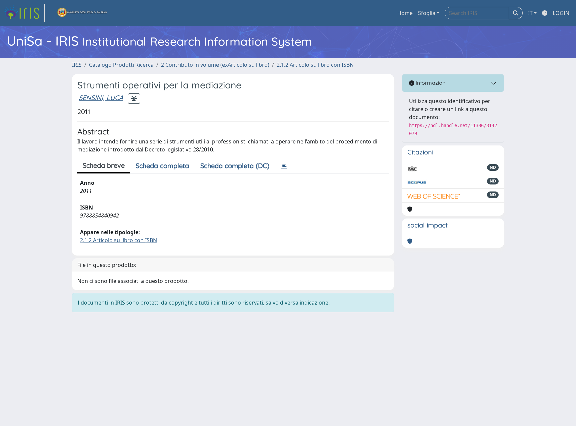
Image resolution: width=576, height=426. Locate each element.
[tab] (284, 166)
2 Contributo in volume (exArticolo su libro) (215, 64)
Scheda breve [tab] (104, 165)
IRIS (77, 64)
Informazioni (430, 82)
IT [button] (530, 13)
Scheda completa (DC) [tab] (234, 165)
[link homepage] (24, 13)
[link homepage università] (82, 13)
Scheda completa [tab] (162, 165)
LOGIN (561, 13)
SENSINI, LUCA (101, 97)
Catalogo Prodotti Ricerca (121, 64)
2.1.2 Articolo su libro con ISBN (315, 64)
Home (405, 13)
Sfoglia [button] (426, 13)
